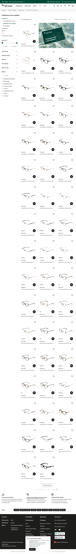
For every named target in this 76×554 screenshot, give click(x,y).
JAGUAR (33, 510)
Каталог (4, 517)
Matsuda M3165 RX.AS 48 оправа (28, 289)
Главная (4, 10)
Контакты (58, 517)
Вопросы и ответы (45, 523)
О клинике (28, 517)
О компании (29, 520)
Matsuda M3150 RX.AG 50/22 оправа (66, 397)
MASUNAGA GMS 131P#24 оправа (28, 208)
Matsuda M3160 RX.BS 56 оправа (66, 343)
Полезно (43, 520)
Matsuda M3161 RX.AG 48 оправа (47, 289)
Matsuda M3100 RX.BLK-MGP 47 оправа (28, 316)
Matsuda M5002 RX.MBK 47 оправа (47, 262)
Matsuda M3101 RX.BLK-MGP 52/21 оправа (47, 397)
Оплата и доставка (30, 528)
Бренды (42, 526)
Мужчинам (21, 10)
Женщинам (5, 28)
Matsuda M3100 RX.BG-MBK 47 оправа (28, 46)
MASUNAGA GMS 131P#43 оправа (66, 181)
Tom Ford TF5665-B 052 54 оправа (28, 478)
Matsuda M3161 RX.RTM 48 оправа (66, 235)
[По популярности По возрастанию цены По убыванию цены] (36, 19)
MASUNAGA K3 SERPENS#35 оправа (28, 154)
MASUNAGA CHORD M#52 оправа (47, 208)
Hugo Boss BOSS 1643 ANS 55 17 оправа (28, 451)
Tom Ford (45, 510)
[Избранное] (64, 5)
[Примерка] (69, 5)
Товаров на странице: (60, 19)
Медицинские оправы (9, 23)
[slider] (2, 43)
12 (54, 489)
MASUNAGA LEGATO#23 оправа (66, 100)
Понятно (32, 549)
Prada (39, 510)
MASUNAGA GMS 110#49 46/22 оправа (28, 424)
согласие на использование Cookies (36, 543)
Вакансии (43, 517)
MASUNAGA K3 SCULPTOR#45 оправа (66, 154)
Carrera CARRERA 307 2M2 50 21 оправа (28, 73)
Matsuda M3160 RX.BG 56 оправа (47, 316)
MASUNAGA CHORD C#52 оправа (66, 208)
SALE (3, 33)
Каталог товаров (12, 10)
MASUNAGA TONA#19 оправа (66, 73)
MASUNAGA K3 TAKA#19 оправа (66, 127)
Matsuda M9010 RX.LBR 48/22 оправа (66, 424)
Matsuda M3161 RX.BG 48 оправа (28, 343)
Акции (12, 522)
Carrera (16, 510)
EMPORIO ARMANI (24, 510)
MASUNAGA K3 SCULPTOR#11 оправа (47, 181)
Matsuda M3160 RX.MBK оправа (47, 343)
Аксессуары (6, 26)
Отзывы (27, 526)
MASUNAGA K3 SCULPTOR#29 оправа (28, 181)
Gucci (50, 510)
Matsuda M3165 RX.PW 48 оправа (66, 262)
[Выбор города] (57, 5)
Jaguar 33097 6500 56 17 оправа (66, 451)
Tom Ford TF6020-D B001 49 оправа (47, 478)
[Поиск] (54, 5)
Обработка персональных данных (29, 535)
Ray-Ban (63, 510)
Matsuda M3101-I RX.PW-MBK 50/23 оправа (28, 370)
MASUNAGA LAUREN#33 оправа (28, 127)
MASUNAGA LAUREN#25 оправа (47, 127)
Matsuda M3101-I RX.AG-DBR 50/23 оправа (28, 397)
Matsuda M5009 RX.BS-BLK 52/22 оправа (28, 235)
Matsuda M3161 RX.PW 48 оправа (66, 316)
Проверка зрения (45, 528)
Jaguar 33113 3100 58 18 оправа (47, 451)
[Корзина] (72, 5)
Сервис (42, 531)
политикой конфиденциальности (34, 546)
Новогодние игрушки (7, 35)
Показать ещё (47, 485)
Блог (26, 523)
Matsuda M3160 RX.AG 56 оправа (66, 289)
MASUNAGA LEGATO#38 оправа (47, 100)
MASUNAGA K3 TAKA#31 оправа (47, 424)
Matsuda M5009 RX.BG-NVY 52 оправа (28, 262)
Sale (12, 520)
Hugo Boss (56, 510)
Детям (3, 31)
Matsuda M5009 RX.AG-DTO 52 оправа (47, 235)
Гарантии (28, 531)
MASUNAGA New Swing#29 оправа (28, 100)
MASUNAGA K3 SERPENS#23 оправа (47, 154)
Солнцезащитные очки (9, 21)
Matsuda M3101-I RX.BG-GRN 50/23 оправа (66, 370)
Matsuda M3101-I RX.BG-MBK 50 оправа (47, 370)
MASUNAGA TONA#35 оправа (47, 73)
